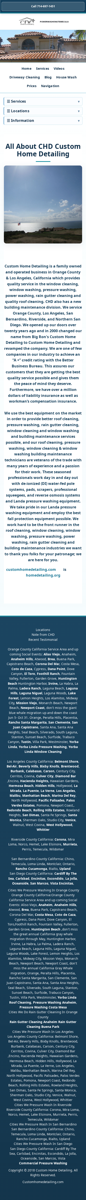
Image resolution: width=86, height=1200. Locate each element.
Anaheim (46, 905)
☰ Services (16, 101)
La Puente (31, 790)
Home (26, 68)
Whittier (43, 829)
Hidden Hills (45, 785)
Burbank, (18, 771)
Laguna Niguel (30, 693)
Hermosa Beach (21, 785)
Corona (60, 839)
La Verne (47, 790)
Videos (59, 68)
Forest (13, 698)
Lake (71, 693)
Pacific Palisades (51, 800)
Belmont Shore (66, 761)
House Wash (66, 77)
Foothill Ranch (48, 673)
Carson (48, 771)
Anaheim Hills (22, 659)
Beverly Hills (28, 766)
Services (42, 68)
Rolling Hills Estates (48, 810)
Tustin (25, 742)
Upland (65, 868)
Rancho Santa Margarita (27, 722)
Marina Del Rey (63, 795)
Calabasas (34, 771)
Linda (12, 747)
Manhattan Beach (36, 795)
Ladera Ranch (30, 688)
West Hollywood (59, 825)
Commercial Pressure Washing (43, 1163)
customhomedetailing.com (31, 569)
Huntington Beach (45, 929)
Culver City (44, 776)
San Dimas (30, 815)
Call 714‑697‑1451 (43, 6)
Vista (54, 883)
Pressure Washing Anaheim (54, 1002)
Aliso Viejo (52, 654)
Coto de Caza (21, 669)
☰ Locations (18, 110)
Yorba (73, 742)
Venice (70, 820)
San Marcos (39, 883)
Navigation (50, 86)
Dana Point (56, 669)
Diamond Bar (65, 776)
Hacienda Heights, (34, 781)
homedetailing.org (43, 575)
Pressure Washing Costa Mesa (43, 1007)
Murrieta (70, 844)
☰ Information (20, 120)
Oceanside (20, 883)
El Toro (29, 673)
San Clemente (59, 722)
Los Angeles (65, 790)
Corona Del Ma (46, 664)
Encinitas (38, 878)
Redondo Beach (19, 810)
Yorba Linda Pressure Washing (43, 747)
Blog (48, 77)
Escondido (55, 878)
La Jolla (71, 878)
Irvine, (53, 683)
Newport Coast (32, 708)
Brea (51, 659)
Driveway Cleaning (24, 77)
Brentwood (70, 766)
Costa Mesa (44, 914)
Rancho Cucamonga (31, 868)
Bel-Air (12, 766)
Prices (31, 86)
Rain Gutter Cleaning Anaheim (33, 1022)
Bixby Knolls (49, 766)
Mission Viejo (26, 703)
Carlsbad (22, 878)
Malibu (15, 795)
